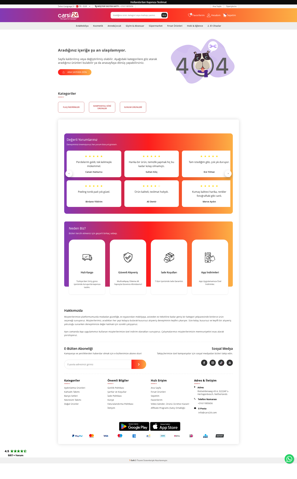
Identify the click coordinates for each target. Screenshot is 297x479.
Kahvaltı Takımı (72, 391)
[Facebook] (204, 363)
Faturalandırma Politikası (120, 403)
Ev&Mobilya (82, 25)
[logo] (68, 15)
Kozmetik (98, 25)
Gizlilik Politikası (116, 387)
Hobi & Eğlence (195, 25)
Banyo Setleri (71, 395)
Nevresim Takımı (72, 399)
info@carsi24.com (207, 412)
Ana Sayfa (217, 6)
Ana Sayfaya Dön (77, 72)
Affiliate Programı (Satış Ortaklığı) (168, 407)
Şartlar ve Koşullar (117, 391)
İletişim (111, 407)
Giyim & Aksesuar (135, 25)
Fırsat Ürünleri (174, 25)
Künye (111, 399)
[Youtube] (230, 363)
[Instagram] (213, 363)
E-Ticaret (139, 460)
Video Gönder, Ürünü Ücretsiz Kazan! (170, 403)
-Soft (132, 460)
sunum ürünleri (133, 107)
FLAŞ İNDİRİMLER (71, 107)
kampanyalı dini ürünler (102, 107)
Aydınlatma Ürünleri (74, 387)
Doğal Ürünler (71, 403)
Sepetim (155, 395)
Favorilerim (156, 399)
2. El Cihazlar (214, 25)
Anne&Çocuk (114, 25)
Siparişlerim (231, 6)
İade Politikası (115, 395)
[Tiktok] (221, 363)
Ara (164, 15)
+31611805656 (115, 6)
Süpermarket (156, 25)
